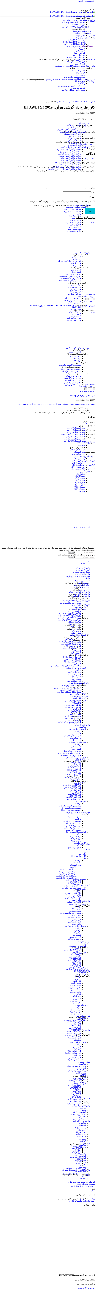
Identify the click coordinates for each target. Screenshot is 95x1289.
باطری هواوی (76, 626)
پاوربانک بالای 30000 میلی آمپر (69, 620)
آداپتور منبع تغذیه (74, 957)
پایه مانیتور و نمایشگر (73, 298)
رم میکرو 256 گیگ (78, 469)
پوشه (79, 1019)
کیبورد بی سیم (75, 795)
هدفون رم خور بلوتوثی (72, 718)
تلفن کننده (77, 698)
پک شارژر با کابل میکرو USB (74, 42)
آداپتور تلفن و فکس (73, 902)
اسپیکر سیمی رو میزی (72, 705)
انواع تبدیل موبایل (74, 683)
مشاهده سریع (89, 294)
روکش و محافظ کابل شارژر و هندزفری (66, 666)
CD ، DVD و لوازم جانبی (71, 300)
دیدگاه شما (90, 188)
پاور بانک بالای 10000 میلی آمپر (73, 22)
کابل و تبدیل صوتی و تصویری (75, 1020)
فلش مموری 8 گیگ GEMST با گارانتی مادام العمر (76, 102)
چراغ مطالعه (81, 1134)
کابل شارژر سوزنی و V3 (75, 62)
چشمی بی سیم (75, 985)
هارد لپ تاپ (76, 734)
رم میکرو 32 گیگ (78, 463)
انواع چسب (77, 1155)
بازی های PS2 (76, 839)
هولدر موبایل (76, 677)
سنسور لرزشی (75, 1001)
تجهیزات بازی (81, 801)
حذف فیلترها (90, 159)
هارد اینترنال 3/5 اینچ (77, 450)
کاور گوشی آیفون (74, 136)
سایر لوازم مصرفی (73, 1168)
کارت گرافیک (76, 747)
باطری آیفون (76, 633)
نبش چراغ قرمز (46, 404)
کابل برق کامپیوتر (74, 1058)
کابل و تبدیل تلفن (74, 922)
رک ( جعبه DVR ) (74, 966)
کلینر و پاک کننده (74, 769)
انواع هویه (82, 1156)
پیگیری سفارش (89, 422)
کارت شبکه (76, 915)
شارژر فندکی (76, 650)
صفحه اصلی (90, 59)
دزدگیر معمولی (75, 1009)
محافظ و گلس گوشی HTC (70, 165)
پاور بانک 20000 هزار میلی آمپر (69, 618)
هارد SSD (81, 445)
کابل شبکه (77, 1049)
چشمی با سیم (75, 983)
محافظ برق (76, 1152)
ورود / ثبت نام (85, 1178)
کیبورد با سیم (76, 793)
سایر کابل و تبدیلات (73, 1060)
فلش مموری (81, 854)
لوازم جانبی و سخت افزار (76, 758)
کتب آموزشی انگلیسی (77, 1114)
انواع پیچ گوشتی (75, 1157)
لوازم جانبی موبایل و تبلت (76, 668)
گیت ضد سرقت (75, 937)
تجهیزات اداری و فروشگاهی (75, 926)
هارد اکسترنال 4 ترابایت (76, 428)
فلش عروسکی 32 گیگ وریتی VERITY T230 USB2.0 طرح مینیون (69, 79)
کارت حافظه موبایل (78, 856)
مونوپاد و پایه (76, 679)
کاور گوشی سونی (74, 145)
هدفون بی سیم (75, 220)
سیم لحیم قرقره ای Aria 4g (82, 395)
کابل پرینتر (77, 1047)
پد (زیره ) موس (75, 790)
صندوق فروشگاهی (74, 939)
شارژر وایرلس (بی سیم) (72, 648)
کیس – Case (76, 749)
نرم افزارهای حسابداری (72, 823)
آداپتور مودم (76, 924)
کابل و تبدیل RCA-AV (73, 774)
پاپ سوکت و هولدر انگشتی (70, 690)
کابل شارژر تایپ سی (73, 659)
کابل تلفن (77, 1055)
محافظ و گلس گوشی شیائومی (69, 154)
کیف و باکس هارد (78, 454)
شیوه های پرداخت (88, 434)
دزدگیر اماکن (81, 974)
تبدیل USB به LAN (74, 917)
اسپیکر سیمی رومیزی (72, 209)
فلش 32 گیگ (80, 478)
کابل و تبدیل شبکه (74, 612)
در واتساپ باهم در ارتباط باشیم (83, 1186)
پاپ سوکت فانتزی (74, 128)
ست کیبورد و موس (73, 797)
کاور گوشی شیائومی (73, 141)
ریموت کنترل (81, 1073)
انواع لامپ (77, 1078)
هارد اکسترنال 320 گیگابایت (74, 439)
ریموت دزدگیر (75, 1014)
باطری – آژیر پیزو (74, 987)
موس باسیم (76, 307)
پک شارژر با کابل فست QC (74, 44)
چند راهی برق (76, 1146)
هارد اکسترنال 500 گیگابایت (74, 437)
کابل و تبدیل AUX (74, 674)
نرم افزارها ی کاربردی (72, 826)
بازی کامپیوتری (75, 836)
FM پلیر (78, 1095)
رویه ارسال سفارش (87, 430)
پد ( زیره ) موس (75, 311)
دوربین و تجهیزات (79, 952)
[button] (87, 301)
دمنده (83, 1163)
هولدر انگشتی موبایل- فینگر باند (73, 90)
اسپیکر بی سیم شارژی (72, 211)
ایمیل (92, 197)
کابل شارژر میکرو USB (76, 57)
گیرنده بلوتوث (76, 1029)
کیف (79, 1166)
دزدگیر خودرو (80, 1005)
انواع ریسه (82, 1141)
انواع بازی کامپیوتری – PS (76, 832)
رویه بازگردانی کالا (88, 438)
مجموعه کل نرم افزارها (77, 817)
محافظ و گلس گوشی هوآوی (70, 156)
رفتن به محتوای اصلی (86, 1)
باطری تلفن (76, 900)
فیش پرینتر (77, 935)
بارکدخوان (77, 931)
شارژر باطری (76, 653)
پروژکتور (82, 1138)
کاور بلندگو (77, 996)
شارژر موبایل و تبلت (78, 635)
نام (93, 193)
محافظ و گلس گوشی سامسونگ (68, 149)
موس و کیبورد (80, 782)
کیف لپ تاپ (76, 740)
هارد (84, 858)
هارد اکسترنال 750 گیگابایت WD (73, 434)
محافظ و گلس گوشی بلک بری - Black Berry (64, 169)
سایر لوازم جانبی (74, 303)
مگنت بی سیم (75, 992)
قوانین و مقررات (88, 465)
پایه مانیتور (77, 775)
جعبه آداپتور (76, 959)
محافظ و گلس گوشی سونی (70, 160)
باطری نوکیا (76, 631)
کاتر (84, 1165)
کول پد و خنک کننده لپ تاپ (70, 736)
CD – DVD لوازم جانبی (72, 777)
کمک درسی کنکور (74, 1021)
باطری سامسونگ (74, 624)
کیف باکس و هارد (74, 766)
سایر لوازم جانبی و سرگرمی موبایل (71, 86)
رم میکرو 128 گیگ (78, 467)
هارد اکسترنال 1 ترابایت (76, 432)
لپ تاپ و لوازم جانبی (77, 729)
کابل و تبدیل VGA (74, 772)
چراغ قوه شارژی (79, 1132)
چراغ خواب (81, 1136)
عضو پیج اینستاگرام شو (86, 1184)
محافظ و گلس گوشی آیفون (70, 152)
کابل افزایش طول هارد (72, 1053)
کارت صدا (77, 1027)
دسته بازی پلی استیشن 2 (71, 808)
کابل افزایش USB (74, 1051)
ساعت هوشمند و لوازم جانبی (74, 77)
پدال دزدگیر (76, 1003)
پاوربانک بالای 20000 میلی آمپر (73, 27)
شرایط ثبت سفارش (87, 426)
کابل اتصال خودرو (74, 1101)
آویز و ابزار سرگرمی (73, 969)
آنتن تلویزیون (81, 1068)
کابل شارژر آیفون (74, 655)
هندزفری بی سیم (74, 720)
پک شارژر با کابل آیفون (76, 40)
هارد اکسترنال (79, 452)
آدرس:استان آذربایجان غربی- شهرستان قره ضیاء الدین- (73, 404)
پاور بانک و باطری (79, 609)
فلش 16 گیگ (80, 476)
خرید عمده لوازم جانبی (86, 461)
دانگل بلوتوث (76, 762)
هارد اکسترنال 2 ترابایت (76, 430)
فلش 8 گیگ (80, 474)
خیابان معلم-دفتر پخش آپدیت (29, 404)
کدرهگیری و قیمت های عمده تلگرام (81, 1182)
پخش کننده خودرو (74, 1088)
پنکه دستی (77, 1163)
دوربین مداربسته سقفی (72, 950)
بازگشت (82, 607)
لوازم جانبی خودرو (79, 1084)
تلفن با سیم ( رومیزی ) (72, 893)
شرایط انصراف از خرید (86, 442)
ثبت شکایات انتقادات (87, 469)
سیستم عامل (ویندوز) (73, 385)
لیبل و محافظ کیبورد (73, 799)
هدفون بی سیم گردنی (73, 222)
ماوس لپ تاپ (75, 738)
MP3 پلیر (82, 1075)
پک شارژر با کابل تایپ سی (71, 644)
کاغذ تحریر (82, 1117)
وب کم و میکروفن (74, 294)
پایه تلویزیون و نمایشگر (72, 886)
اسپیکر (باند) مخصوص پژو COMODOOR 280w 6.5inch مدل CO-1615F (62, 305)
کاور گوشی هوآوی (74, 138)
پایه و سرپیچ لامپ (79, 1128)
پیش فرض (86, 146)
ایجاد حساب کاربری (87, 1199)
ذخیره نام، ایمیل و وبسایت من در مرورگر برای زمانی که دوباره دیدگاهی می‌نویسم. (61, 201)
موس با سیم (76, 786)
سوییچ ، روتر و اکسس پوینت (70, 603)
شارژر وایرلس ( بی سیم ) (75, 46)
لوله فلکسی (76, 961)
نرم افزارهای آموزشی (72, 828)
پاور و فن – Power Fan (72, 751)
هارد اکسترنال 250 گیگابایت (74, 441)
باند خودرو (77, 951)
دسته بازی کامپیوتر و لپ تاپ (70, 806)
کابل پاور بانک (76, 664)
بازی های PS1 (76, 841)
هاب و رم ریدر (75, 764)
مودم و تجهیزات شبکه (77, 904)
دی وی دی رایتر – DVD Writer (69, 753)
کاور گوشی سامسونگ (72, 134)
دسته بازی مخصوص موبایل (70, 810)
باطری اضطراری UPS (77, 968)
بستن (93, 1191)
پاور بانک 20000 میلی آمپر (75, 24)
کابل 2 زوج (77, 963)
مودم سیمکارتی (75, 607)
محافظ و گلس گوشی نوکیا (71, 158)
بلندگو (79, 994)
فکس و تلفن (81, 889)
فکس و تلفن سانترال (73, 898)
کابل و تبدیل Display (73, 1031)
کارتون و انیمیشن (79, 843)
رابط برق (82, 1154)
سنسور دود (77, 998)
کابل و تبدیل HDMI (74, 1033)
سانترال (78, 979)
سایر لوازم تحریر (79, 1119)
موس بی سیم (76, 788)
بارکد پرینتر (77, 933)
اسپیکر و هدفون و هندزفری (75, 701)
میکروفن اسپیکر (74, 216)
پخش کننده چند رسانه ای (71, 888)
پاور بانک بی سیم (74, 622)
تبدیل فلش (77, 1040)
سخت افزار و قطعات (77, 742)
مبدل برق (77, 1083)
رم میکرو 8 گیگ (79, 459)
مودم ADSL (76, 909)
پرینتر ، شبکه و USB (78, 1042)
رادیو (79, 214)
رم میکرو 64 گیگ (78, 465)
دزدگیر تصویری (75, 1012)
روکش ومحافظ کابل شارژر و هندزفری (70, 66)
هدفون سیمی (76, 712)
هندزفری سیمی (75, 723)
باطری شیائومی (75, 629)
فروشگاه (80, 59)
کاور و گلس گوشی (74, 672)
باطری (78, 773)
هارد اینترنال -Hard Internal (71, 755)
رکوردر (83, 1082)
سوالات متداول (89, 457)
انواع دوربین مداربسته (77, 946)
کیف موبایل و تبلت (74, 681)
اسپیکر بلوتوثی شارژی (72, 707)
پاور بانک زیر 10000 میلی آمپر (74, 20)
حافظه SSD (76, 863)
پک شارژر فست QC (73, 646)
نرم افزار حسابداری (73, 592)
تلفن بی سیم (76, 896)
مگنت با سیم (76, 990)
